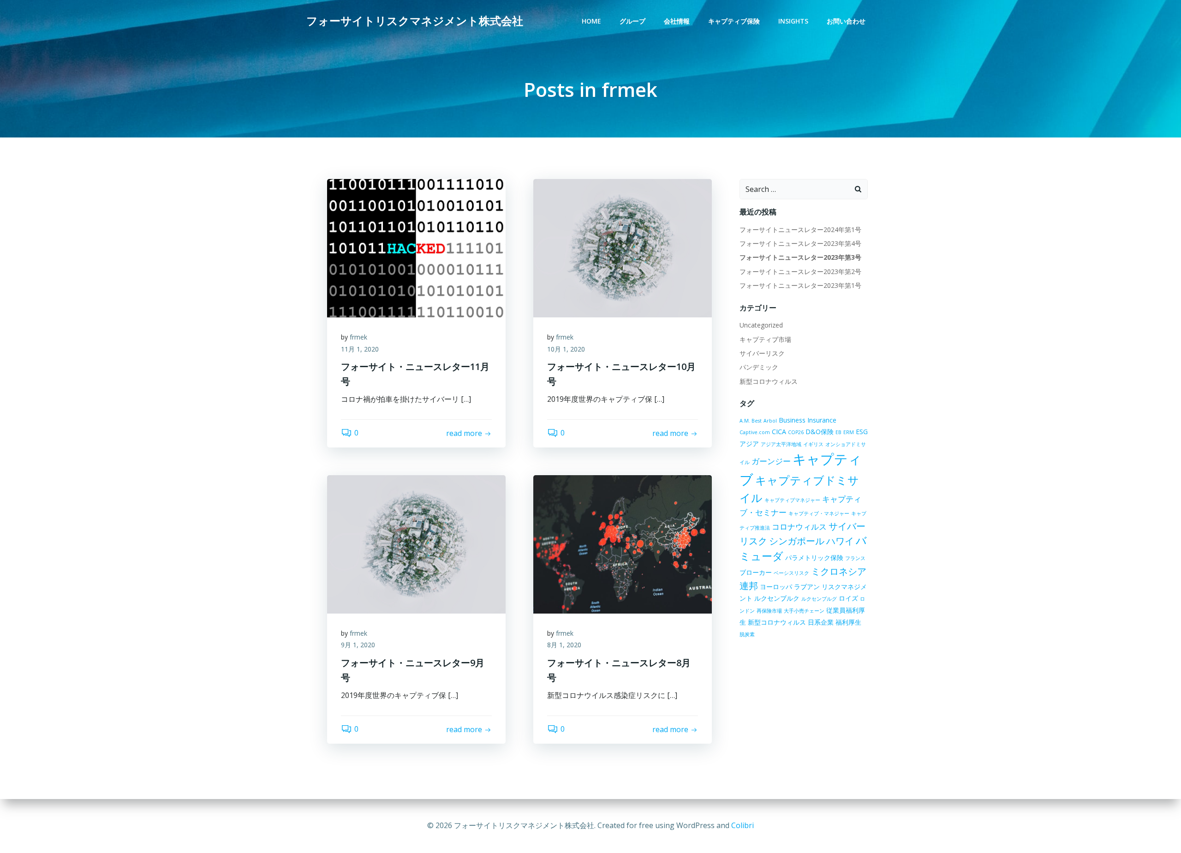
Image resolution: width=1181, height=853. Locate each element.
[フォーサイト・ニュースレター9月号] (416, 543)
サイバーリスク (762, 353)
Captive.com (755, 432)
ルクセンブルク (776, 598)
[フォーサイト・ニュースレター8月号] (622, 543)
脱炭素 (747, 634)
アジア (749, 443)
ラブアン (807, 586)
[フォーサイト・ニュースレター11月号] (416, 247)
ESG (862, 431)
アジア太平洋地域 (781, 444)
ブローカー (756, 572)
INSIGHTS (793, 21)
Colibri (742, 825)
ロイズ (848, 598)
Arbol (770, 421)
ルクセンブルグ (819, 599)
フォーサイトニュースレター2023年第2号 (800, 271)
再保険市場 (769, 611)
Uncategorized (761, 325)
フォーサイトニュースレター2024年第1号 (800, 229)
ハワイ (840, 540)
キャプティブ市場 (765, 339)
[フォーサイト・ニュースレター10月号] (622, 247)
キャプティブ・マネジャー (818, 513)
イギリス (813, 444)
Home (591, 21)
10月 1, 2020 (566, 349)
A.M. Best (751, 421)
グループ (632, 21)
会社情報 (677, 21)
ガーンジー (771, 461)
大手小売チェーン (804, 611)
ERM (848, 432)
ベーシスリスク (791, 573)
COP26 (796, 432)
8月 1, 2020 (564, 644)
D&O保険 (819, 431)
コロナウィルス (799, 526)
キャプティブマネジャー (792, 500)
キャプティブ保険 (734, 21)
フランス (855, 558)
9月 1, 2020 (358, 644)
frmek (358, 337)
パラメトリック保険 (814, 557)
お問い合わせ (846, 21)
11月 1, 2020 (360, 349)
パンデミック (759, 367)
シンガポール (796, 540)
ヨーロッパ (776, 586)
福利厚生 (848, 622)
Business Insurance (807, 420)
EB (838, 432)
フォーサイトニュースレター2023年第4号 (800, 243)
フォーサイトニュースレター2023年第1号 (800, 285)
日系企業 (821, 622)
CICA (779, 431)
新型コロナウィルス (769, 381)
